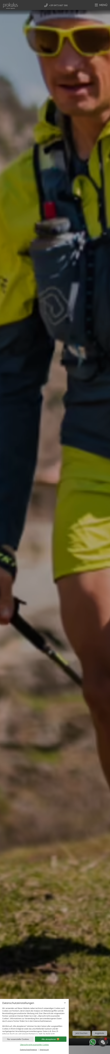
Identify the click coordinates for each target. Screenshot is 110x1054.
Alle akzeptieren (49, 1039)
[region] (34, 1020)
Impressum (44, 1049)
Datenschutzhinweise (28, 1049)
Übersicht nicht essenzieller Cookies (34, 1044)
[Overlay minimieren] (65, 1003)
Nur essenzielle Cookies (18, 1039)
